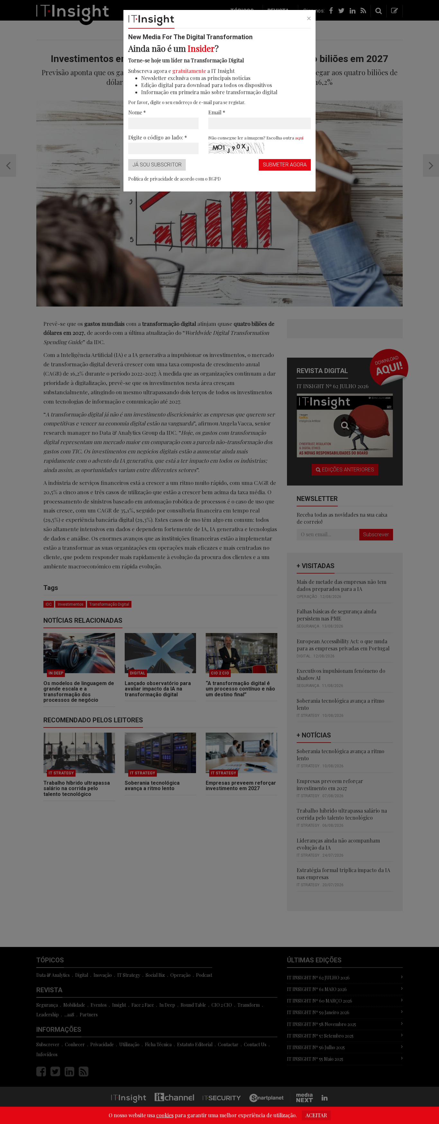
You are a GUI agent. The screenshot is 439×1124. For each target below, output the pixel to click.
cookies (165, 1115)
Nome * (137, 112)
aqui (299, 137)
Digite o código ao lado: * (157, 137)
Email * (216, 112)
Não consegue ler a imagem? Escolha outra (255, 137)
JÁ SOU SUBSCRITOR (157, 165)
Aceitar (316, 1115)
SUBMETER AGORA (285, 165)
